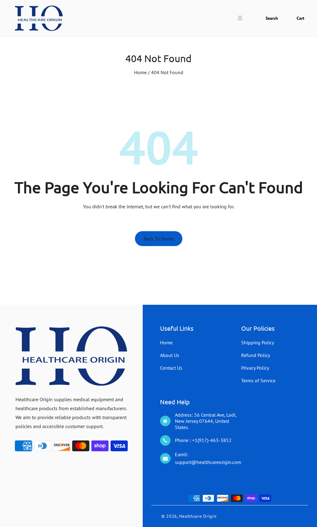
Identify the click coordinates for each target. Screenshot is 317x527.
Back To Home (159, 239)
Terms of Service (258, 380)
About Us (169, 355)
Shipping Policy (257, 342)
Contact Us (171, 368)
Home (140, 72)
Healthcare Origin (197, 516)
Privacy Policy (255, 368)
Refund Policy (255, 355)
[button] (243, 18)
